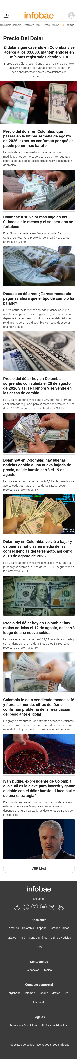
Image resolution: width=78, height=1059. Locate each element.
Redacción (32, 970)
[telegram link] (52, 907)
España (42, 928)
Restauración (49, 25)
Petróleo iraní (30, 25)
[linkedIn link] (61, 907)
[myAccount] (71, 15)
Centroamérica (38, 937)
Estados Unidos (59, 928)
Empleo (47, 970)
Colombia (28, 928)
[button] (6, 16)
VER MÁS (39, 868)
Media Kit (39, 1002)
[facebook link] (17, 907)
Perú (22, 937)
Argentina (14, 993)
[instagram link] (34, 907)
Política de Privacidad (55, 1025)
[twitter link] (26, 907)
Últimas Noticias (61, 937)
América (14, 928)
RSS (39, 947)
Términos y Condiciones (24, 1025)
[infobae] (39, 16)
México (11, 937)
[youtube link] (43, 907)
